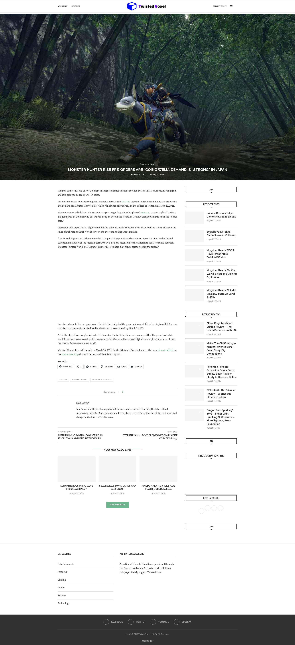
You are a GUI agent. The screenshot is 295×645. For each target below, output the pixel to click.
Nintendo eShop (70, 354)
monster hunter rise (101, 380)
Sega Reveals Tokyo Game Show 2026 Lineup (221, 233)
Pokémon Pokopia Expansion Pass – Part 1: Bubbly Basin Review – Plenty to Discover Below (221, 372)
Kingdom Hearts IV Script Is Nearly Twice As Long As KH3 (221, 294)
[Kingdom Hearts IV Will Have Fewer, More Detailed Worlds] (158, 469)
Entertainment (65, 563)
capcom (63, 380)
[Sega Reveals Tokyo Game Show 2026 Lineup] (118, 469)
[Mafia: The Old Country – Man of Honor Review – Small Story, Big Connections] (194, 348)
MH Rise (144, 212)
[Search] (235, 6)
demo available (166, 350)
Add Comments (117, 504)
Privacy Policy (220, 6)
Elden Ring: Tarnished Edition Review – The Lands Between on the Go (222, 327)
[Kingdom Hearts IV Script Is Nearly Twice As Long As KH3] (194, 295)
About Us (62, 6)
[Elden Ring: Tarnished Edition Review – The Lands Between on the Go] (194, 328)
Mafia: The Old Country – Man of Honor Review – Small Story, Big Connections (221, 348)
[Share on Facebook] (126, 391)
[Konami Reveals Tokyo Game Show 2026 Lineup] (77, 469)
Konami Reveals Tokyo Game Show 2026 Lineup (221, 215)
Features (62, 571)
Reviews (62, 595)
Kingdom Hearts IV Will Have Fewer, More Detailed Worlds (220, 254)
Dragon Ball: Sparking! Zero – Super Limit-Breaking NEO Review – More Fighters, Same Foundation (221, 417)
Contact (75, 6)
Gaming (62, 579)
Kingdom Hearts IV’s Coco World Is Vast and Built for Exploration (222, 274)
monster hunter (79, 380)
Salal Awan (139, 174)
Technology (64, 603)
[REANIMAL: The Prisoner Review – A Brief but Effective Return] (194, 395)
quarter (126, 201)
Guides (61, 587)
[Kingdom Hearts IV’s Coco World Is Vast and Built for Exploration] (194, 275)
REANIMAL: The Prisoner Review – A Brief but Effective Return (221, 394)
